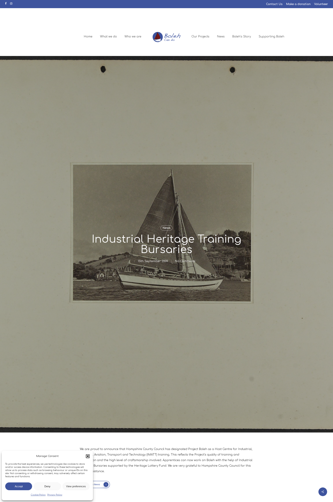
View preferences (76, 486)
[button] (87, 456)
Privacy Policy (54, 495)
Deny (47, 486)
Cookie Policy (38, 495)
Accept (19, 486)
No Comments (185, 261)
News (166, 228)
